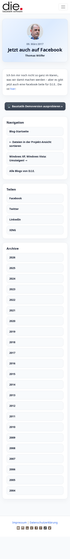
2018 (12, 342)
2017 (12, 353)
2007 (12, 458)
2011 (12, 416)
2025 (12, 268)
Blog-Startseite (19, 131)
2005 (12, 480)
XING (12, 230)
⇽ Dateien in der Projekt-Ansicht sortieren (30, 144)
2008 (12, 448)
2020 (12, 321)
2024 (12, 278)
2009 (12, 437)
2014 (12, 384)
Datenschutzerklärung (44, 522)
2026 (12, 257)
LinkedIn (15, 219)
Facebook (15, 198)
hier (12, 89)
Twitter (14, 209)
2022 (12, 300)
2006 (12, 469)
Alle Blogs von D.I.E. (22, 171)
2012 (12, 405)
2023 (12, 289)
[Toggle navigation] (63, 7)
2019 (12, 331)
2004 (12, 490)
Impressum (19, 522)
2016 (12, 363)
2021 (12, 310)
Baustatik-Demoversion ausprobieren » (35, 106)
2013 (12, 395)
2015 (12, 374)
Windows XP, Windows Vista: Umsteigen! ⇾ (27, 158)
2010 (12, 427)
